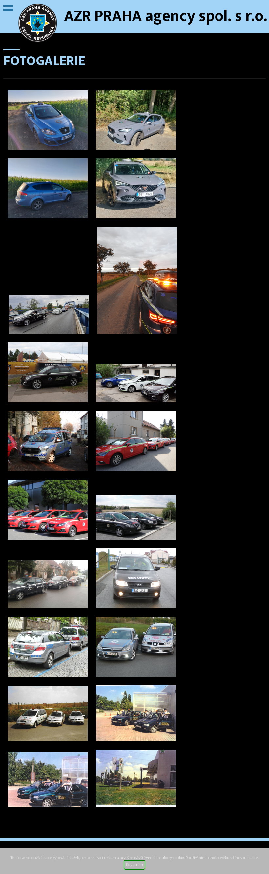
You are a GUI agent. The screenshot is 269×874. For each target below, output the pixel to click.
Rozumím (134, 864)
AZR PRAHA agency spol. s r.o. (165, 16)
